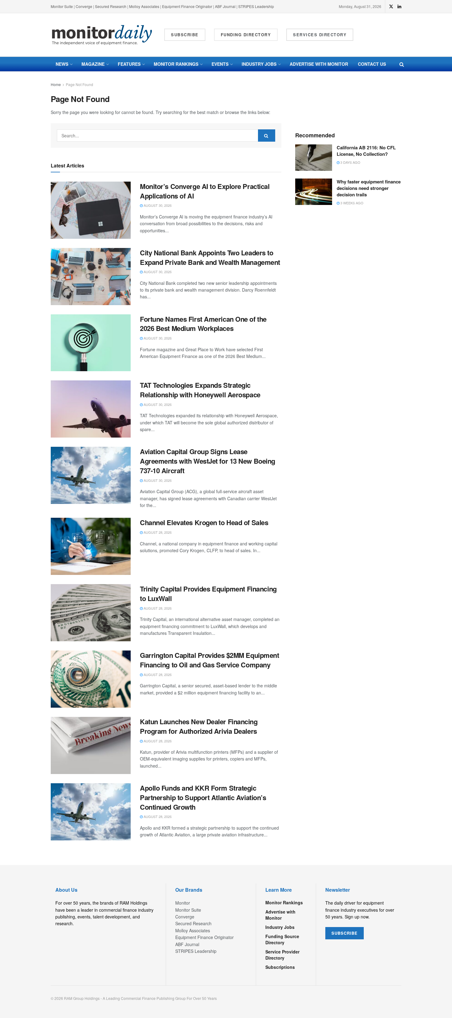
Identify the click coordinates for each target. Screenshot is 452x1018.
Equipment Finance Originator (187, 6)
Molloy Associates (144, 6)
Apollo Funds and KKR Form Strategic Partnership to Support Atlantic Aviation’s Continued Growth (203, 797)
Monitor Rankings (176, 64)
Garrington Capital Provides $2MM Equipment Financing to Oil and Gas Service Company (209, 660)
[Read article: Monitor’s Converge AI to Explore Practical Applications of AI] (91, 210)
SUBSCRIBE (344, 933)
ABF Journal (225, 6)
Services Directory (320, 34)
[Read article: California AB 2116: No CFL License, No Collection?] (313, 157)
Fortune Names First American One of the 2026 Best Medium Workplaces (203, 323)
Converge (84, 6)
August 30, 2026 (157, 205)
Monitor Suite (62, 6)
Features (129, 64)
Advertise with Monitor (319, 64)
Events (220, 64)
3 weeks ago (351, 202)
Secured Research (110, 6)
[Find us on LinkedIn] (399, 6)
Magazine (93, 64)
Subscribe (185, 34)
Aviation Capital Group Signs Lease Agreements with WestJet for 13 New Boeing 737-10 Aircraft (207, 460)
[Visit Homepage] (102, 34)
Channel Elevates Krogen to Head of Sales (204, 522)
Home (56, 84)
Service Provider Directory (282, 955)
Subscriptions (280, 967)
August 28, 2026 (157, 532)
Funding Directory (246, 34)
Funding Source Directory (282, 939)
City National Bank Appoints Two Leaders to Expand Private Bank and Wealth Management (210, 257)
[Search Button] (401, 64)
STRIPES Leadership (256, 6)
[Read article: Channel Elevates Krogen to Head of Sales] (91, 546)
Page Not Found (79, 84)
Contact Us (372, 64)
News (62, 64)
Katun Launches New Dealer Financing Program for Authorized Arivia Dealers (199, 726)
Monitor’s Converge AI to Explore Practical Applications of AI (205, 191)
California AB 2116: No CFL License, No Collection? (366, 150)
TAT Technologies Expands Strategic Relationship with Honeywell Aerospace (200, 389)
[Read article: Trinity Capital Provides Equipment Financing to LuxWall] (91, 612)
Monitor (182, 903)
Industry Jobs (259, 64)
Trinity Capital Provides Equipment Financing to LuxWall (208, 593)
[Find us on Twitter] (391, 6)
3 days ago (349, 162)
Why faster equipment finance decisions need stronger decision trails (369, 188)
